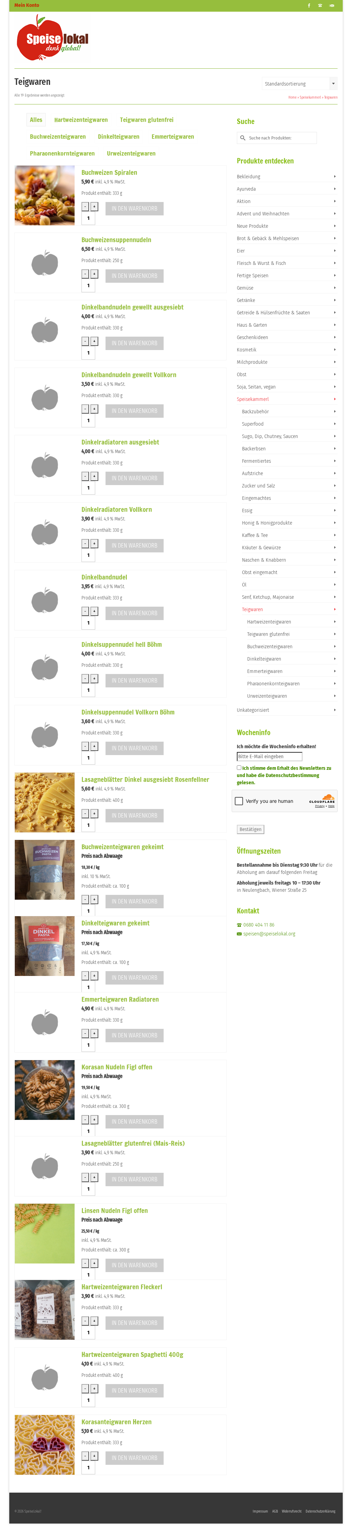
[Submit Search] (242, 138)
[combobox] (300, 83)
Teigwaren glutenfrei (268, 634)
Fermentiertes (256, 461)
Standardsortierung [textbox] (285, 84)
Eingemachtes (256, 498)
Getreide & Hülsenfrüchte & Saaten (273, 313)
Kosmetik (246, 350)
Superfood (253, 424)
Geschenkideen (252, 337)
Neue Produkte (252, 226)
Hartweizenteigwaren (269, 622)
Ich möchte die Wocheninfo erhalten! (276, 746)
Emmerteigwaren (265, 671)
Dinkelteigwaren (264, 659)
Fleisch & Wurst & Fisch (261, 263)
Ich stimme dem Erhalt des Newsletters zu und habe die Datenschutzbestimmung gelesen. (284, 775)
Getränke (246, 300)
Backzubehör (255, 411)
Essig (247, 510)
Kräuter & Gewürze (261, 547)
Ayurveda (246, 189)
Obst (241, 374)
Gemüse (245, 288)
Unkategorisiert (253, 710)
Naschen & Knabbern (264, 560)
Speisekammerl (253, 399)
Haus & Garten (252, 325)
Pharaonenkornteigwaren (273, 684)
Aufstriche (252, 473)
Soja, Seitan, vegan (256, 387)
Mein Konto (26, 5)
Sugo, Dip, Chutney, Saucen (270, 436)
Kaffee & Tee (255, 535)
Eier (241, 251)
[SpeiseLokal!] (64, 37)
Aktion (244, 201)
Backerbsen (254, 449)
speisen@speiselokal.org (269, 934)
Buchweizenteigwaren (270, 646)
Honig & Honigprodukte (267, 523)
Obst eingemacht (259, 572)
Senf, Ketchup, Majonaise (268, 597)
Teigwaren (252, 609)
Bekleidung (248, 176)
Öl (244, 585)
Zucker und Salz (258, 486)
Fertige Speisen (252, 275)
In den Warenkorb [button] (134, 208)
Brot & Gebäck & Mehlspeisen (268, 238)
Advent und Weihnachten (263, 214)
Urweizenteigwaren (267, 696)
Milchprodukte (252, 362)
